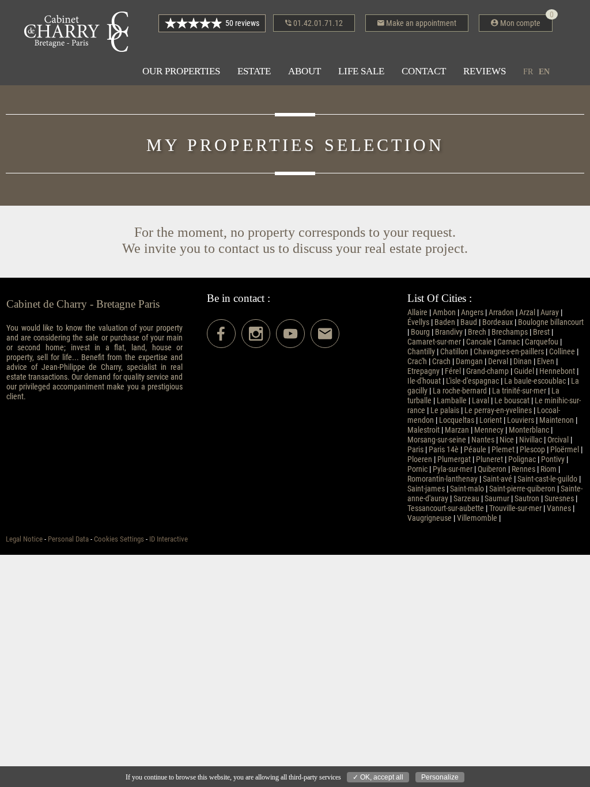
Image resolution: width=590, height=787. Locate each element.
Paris (415, 450)
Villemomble (477, 518)
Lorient (490, 420)
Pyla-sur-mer (452, 469)
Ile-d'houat (424, 381)
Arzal (527, 312)
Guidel (524, 371)
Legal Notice (24, 539)
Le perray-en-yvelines (498, 410)
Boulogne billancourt (551, 322)
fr (528, 71)
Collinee (562, 352)
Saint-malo (467, 489)
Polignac (522, 459)
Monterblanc (529, 430)
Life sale (361, 71)
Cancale (479, 342)
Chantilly (421, 352)
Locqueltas (456, 420)
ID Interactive (168, 539)
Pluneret (489, 459)
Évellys (418, 322)
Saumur (497, 499)
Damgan (469, 361)
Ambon (444, 312)
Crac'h (417, 361)
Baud (468, 322)
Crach (441, 361)
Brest (541, 332)
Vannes (559, 508)
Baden (444, 322)
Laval (480, 401)
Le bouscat (512, 401)
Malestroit (423, 430)
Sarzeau (466, 499)
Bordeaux (497, 322)
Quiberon (492, 469)
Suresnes (559, 499)
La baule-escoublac (535, 381)
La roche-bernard (460, 391)
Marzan (457, 430)
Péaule (475, 450)
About (304, 71)
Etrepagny (423, 371)
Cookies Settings (119, 539)
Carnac (508, 342)
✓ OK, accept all (378, 777)
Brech (477, 332)
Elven (545, 361)
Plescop (532, 450)
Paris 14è (444, 450)
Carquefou (541, 342)
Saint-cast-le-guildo (547, 479)
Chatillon (454, 352)
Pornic (417, 469)
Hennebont (557, 371)
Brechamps (509, 332)
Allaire (417, 312)
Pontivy (553, 459)
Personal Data (68, 539)
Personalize (440, 777)
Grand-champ (487, 371)
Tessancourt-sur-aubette (445, 508)
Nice (507, 440)
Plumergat (454, 459)
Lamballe (452, 401)
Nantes (482, 440)
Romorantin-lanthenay (442, 479)
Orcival (558, 440)
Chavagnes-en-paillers (509, 352)
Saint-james (426, 489)
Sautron (527, 499)
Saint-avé (497, 479)
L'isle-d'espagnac (472, 381)
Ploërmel (564, 450)
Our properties (181, 71)
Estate (254, 71)
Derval (498, 361)
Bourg (420, 332)
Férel (453, 371)
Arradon (501, 312)
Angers (472, 312)
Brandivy (449, 332)
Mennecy (489, 430)
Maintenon (556, 420)
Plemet (503, 450)
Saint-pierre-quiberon (522, 489)
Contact (424, 71)
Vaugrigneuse (429, 518)
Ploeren (419, 459)
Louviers (520, 420)
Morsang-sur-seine (436, 440)
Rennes (523, 469)
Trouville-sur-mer (515, 508)
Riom (548, 469)
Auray (549, 312)
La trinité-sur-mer (519, 391)
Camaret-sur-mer (434, 342)
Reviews (484, 71)
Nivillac (530, 440)
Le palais (444, 410)
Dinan (522, 361)
